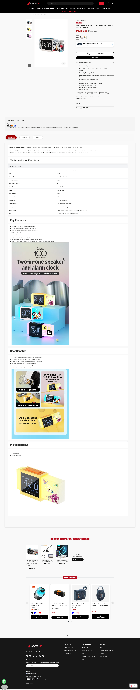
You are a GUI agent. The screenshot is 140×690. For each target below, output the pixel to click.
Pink (78, 613)
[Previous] (27, 603)
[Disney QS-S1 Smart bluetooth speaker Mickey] (39, 593)
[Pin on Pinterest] (86, 107)
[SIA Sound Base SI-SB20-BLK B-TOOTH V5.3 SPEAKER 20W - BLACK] (59, 593)
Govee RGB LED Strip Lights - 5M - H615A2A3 (62, 561)
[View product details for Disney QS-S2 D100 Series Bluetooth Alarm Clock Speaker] (32, 552)
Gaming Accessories (62, 8)
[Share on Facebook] (84, 107)
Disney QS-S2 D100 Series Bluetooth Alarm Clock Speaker (39, 14)
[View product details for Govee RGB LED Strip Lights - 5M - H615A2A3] (62, 552)
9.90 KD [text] (48, 563)
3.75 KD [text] (33, 568)
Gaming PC (32, 8)
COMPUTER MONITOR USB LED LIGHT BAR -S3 (47, 561)
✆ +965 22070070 (69, 647)
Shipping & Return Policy (88, 656)
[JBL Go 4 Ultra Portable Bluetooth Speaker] (80, 593)
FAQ (83, 653)
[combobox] (70, 3)
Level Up (31, 683)
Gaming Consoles (49, 8)
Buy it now (95, 57)
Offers (64, 11)
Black (32, 613)
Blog (83, 659)
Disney (77, 20)
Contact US (85, 647)
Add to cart (101, 53)
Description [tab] (11, 137)
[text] (70, 539)
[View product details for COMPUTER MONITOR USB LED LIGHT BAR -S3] (47, 552)
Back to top (70, 635)
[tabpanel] (70, 334)
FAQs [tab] (37, 137)
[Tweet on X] (81, 107)
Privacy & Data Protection (107, 650)
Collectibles (90, 8)
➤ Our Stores (67, 653)
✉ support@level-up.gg (70, 650)
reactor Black (37, 613)
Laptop (39, 8)
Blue (35, 613)
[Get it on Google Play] (43, 679)
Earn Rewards (103, 656)
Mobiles (72, 8)
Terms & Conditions (87, 650)
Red (40, 613)
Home (27, 14)
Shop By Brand (73, 11)
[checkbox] (30, 568)
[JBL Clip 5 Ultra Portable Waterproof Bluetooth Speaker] (100, 593)
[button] (112, 3)
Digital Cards (81, 8)
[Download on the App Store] (31, 679)
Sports (98, 8)
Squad (75, 613)
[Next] (112, 603)
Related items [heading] (70, 577)
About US (102, 647)
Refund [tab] (24, 137)
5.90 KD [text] (63, 563)
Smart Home (106, 8)
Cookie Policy (103, 653)
